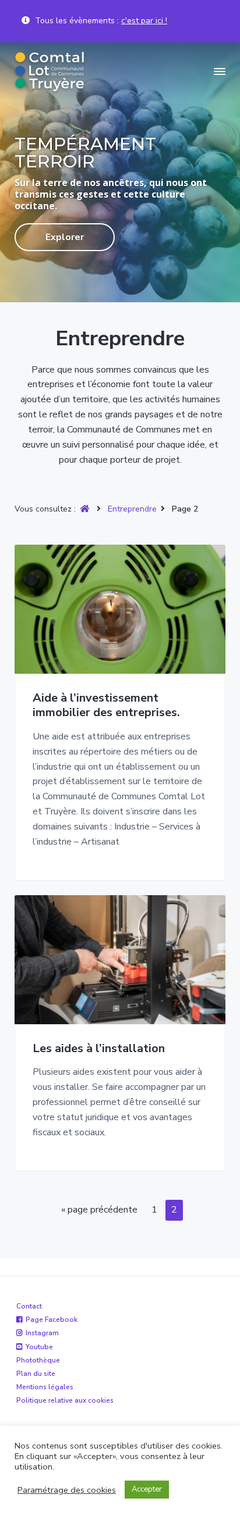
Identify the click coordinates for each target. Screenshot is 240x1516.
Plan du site (35, 1373)
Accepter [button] (147, 1489)
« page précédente (99, 1212)
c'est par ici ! (144, 20)
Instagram (42, 1333)
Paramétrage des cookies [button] (66, 1490)
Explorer (64, 237)
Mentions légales (44, 1387)
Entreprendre (132, 508)
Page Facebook (51, 1319)
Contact (29, 1306)
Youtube (39, 1346)
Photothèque (38, 1360)
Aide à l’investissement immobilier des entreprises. (106, 705)
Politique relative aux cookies (65, 1400)
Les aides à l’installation (99, 1049)
